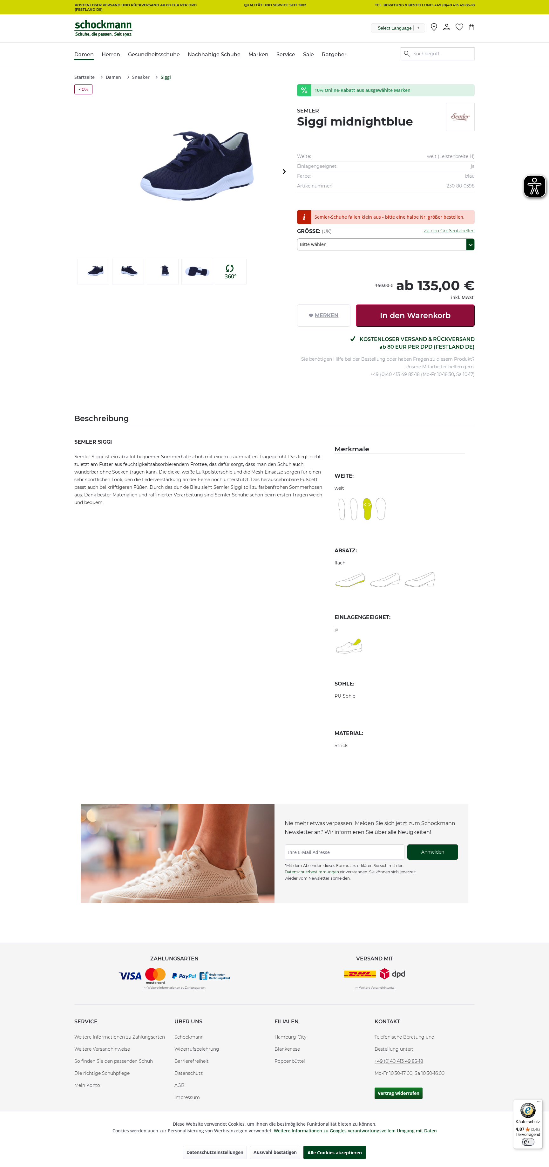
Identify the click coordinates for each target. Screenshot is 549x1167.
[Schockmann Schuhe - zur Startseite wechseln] (103, 28)
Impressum (187, 1097)
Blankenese (287, 1049)
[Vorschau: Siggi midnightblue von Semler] (93, 271)
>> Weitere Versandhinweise (374, 987)
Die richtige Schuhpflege (102, 1073)
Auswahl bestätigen (275, 1152)
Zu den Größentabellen (449, 231)
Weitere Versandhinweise (102, 1049)
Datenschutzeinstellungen (214, 1152)
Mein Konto (87, 1085)
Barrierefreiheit (191, 1061)
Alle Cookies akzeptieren (335, 1153)
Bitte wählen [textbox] (313, 244)
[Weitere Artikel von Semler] (460, 117)
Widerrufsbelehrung (196, 1049)
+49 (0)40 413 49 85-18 (454, 5)
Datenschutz (188, 1073)
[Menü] (539, 1103)
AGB (179, 1085)
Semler (308, 111)
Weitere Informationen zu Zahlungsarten (119, 1037)
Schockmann (189, 1037)
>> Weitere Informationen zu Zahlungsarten (175, 987)
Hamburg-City (290, 1037)
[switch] (528, 1142)
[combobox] (386, 244)
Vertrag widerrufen (398, 1093)
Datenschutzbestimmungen (312, 872)
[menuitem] (434, 28)
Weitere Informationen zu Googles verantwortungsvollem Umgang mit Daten (355, 1131)
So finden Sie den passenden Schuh (113, 1061)
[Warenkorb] (471, 27)
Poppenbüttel (289, 1061)
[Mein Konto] (447, 27)
